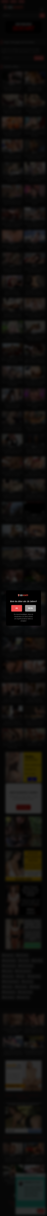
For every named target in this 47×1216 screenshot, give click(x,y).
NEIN (30, 608)
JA (16, 608)
